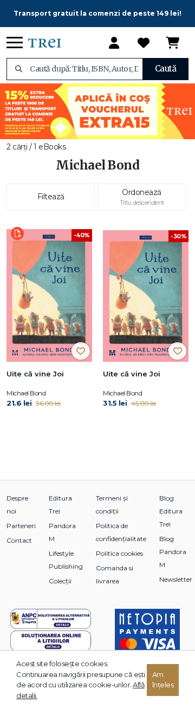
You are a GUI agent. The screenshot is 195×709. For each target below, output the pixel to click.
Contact (19, 540)
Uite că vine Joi (35, 373)
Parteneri (21, 526)
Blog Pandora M (172, 552)
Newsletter (175, 579)
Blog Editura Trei (171, 511)
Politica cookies (119, 553)
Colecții (60, 581)
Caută (166, 68)
